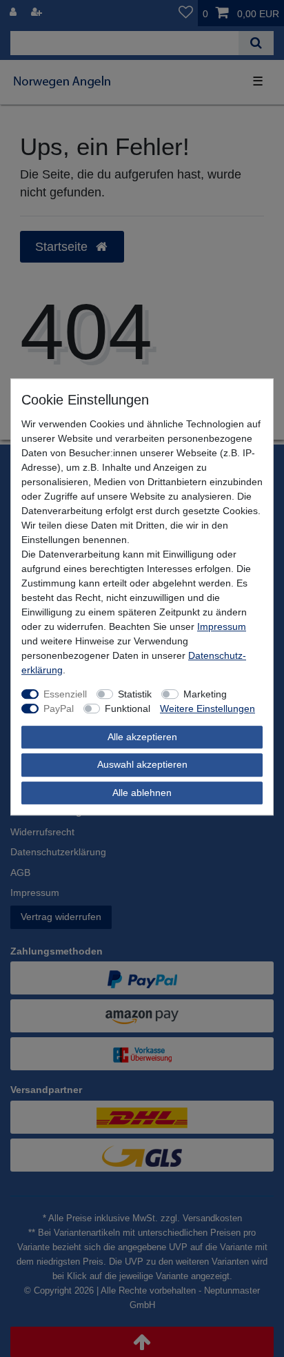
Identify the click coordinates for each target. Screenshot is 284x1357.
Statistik (135, 694)
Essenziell (65, 694)
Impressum (221, 626)
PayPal (58, 708)
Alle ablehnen (142, 792)
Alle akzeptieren (142, 736)
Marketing (205, 694)
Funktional (127, 708)
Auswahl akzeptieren (142, 764)
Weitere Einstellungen (207, 708)
